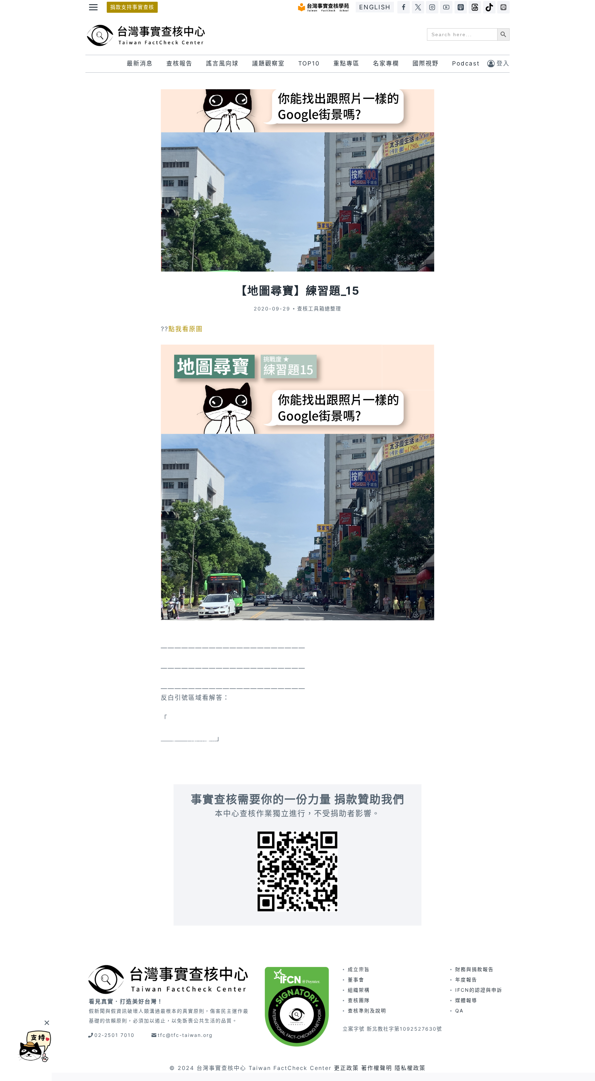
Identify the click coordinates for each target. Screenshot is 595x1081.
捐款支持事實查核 (132, 7)
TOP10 (309, 63)
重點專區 (346, 63)
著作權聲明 (376, 1067)
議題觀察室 (268, 63)
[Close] (47, 1023)
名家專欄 (386, 63)
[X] (418, 7)
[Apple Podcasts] (461, 7)
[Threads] (475, 7)
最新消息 (140, 63)
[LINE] (503, 7)
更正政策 (346, 1067)
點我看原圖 (185, 329)
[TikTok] (489, 7)
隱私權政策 (410, 1067)
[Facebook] (403, 7)
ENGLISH (374, 7)
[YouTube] (446, 7)
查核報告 (179, 63)
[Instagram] (432, 7)
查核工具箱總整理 (319, 309)
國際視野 (426, 63)
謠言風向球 (222, 63)
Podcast (466, 63)
